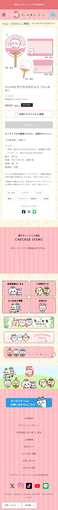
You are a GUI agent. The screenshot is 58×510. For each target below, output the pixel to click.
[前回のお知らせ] (5, 4)
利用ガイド (29, 446)
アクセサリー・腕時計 (27, 198)
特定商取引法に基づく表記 (29, 432)
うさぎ (38, 192)
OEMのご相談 (29, 467)
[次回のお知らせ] (52, 4)
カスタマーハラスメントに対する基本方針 (29, 474)
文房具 (46, 198)
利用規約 (29, 418)
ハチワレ (25, 192)
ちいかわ (11, 192)
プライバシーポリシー (29, 425)
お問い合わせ (29, 460)
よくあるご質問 (29, 453)
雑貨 (9, 198)
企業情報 (29, 439)
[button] (3, 14)
